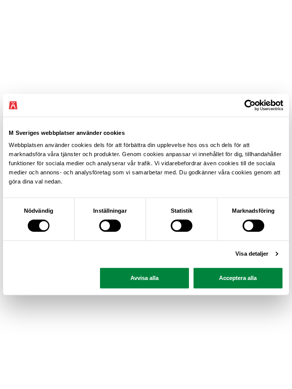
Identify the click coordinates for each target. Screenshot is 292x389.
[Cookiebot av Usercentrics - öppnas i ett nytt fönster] (250, 105)
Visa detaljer (251, 253)
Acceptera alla (238, 278)
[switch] (110, 226)
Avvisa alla (144, 278)
